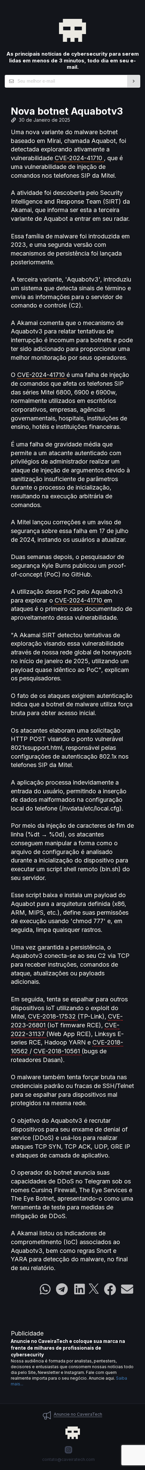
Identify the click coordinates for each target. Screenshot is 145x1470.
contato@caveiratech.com (68, 1459)
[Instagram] (68, 1449)
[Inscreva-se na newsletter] (133, 81)
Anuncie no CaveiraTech (78, 1414)
